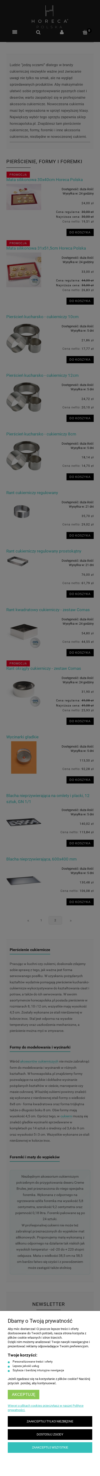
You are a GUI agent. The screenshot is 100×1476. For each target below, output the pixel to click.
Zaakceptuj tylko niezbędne (50, 1421)
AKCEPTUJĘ (23, 1394)
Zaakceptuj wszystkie (50, 1447)
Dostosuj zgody (50, 1434)
